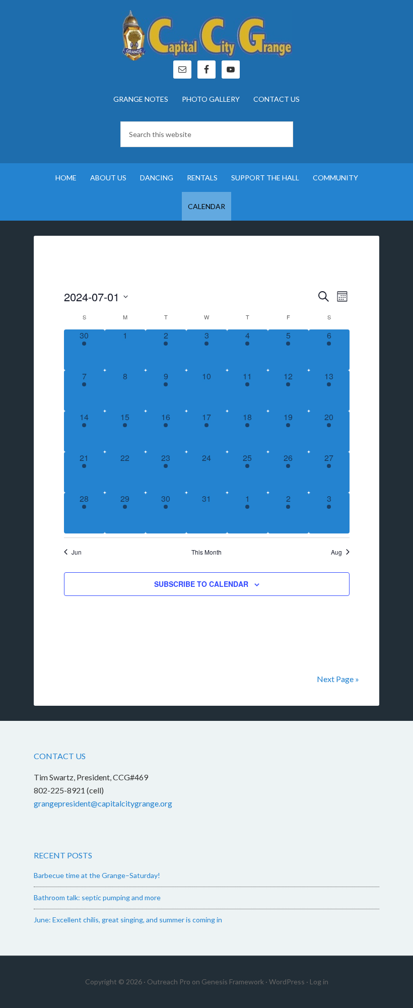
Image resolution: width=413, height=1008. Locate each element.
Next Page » (338, 679)
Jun (77, 552)
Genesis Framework (232, 981)
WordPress (287, 981)
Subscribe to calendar (201, 584)
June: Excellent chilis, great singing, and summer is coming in (128, 919)
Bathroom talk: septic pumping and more (97, 897)
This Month (206, 552)
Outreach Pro (168, 981)
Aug (336, 552)
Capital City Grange (206, 35)
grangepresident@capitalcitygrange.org (103, 803)
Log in (319, 981)
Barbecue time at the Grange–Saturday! (97, 875)
